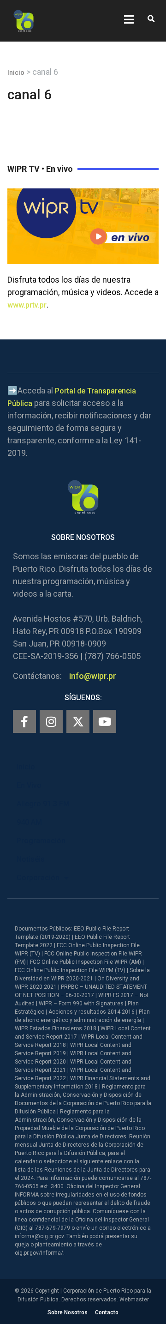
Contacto (107, 1312)
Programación (41, 840)
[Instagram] (51, 721)
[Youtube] (104, 721)
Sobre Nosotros (67, 1312)
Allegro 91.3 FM (43, 803)
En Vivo (29, 785)
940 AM (29, 822)
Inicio (15, 72)
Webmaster (134, 1299)
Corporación (38, 877)
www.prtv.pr (27, 305)
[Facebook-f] (24, 721)
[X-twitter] (77, 721)
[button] (151, 19)
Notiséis (31, 859)
